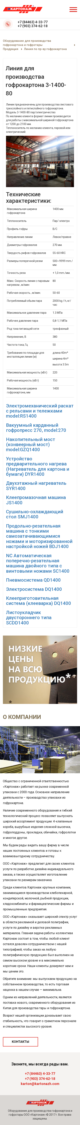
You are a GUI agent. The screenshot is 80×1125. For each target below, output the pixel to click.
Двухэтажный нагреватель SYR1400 (36, 485)
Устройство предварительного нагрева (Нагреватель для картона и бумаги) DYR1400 (37, 466)
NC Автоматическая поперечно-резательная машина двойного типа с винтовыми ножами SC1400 (38, 563)
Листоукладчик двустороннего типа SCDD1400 (28, 618)
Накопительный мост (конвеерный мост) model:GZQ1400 (30, 445)
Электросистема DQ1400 (34, 589)
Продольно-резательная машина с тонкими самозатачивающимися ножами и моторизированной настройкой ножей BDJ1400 (39, 536)
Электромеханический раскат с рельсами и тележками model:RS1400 (40, 411)
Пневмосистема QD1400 (33, 580)
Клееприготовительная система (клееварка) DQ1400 (38, 601)
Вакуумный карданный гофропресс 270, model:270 (36, 427)
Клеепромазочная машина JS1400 (36, 500)
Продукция (10, 49)
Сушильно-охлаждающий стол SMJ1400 (34, 514)
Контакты (20, 1042)
